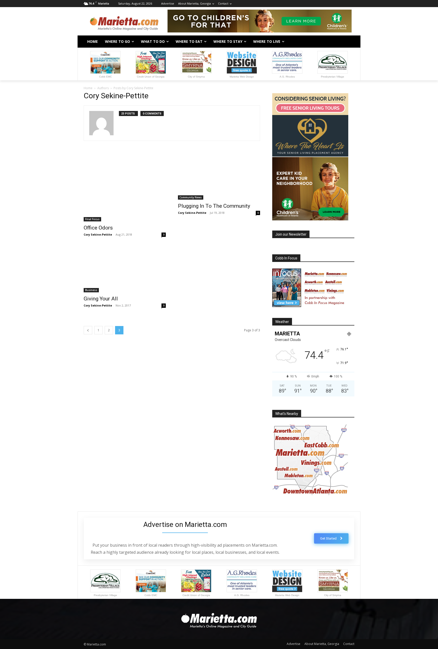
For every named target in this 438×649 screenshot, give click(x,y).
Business (91, 290)
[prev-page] (88, 330)
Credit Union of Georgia (151, 76)
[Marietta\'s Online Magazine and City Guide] (124, 21)
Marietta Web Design (242, 76)
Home (88, 88)
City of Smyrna (196, 76)
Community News (190, 197)
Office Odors (98, 228)
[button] (348, 41)
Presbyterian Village (332, 76)
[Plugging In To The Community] (219, 176)
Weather (282, 322)
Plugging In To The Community (214, 206)
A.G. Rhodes (287, 76)
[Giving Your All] (125, 269)
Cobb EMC (105, 76)
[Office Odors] (125, 187)
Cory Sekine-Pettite (98, 234)
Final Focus (92, 219)
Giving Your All (101, 299)
